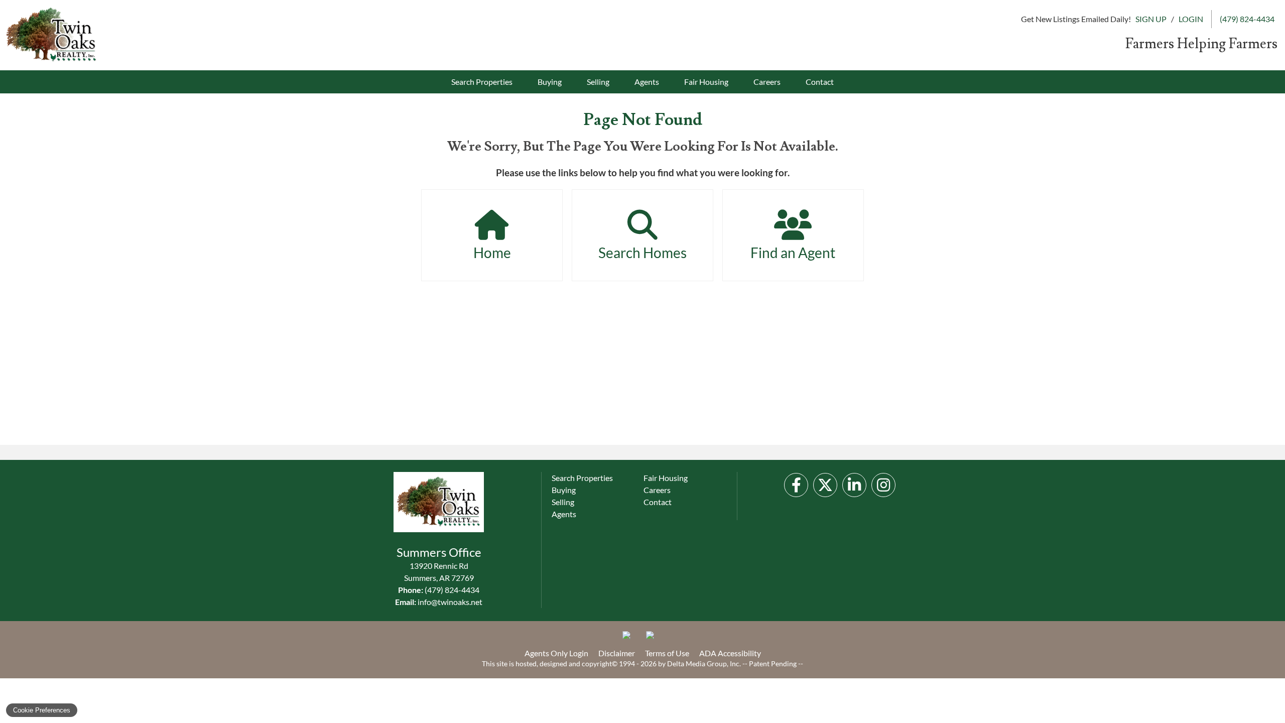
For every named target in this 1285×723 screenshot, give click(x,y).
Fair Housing (706, 81)
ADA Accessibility (730, 653)
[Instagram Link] (883, 485)
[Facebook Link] (796, 485)
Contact (820, 81)
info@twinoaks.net (450, 602)
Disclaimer (616, 653)
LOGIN (1191, 19)
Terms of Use (667, 653)
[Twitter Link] (825, 485)
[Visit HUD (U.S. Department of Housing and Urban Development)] (654, 639)
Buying (550, 81)
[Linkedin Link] (854, 485)
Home (492, 252)
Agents (646, 81)
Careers (767, 81)
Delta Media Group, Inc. (704, 663)
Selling (598, 81)
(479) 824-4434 (452, 589)
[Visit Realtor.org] (630, 639)
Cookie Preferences (41, 710)
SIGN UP (1151, 19)
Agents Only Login (556, 653)
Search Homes (642, 252)
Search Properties (481, 81)
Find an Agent (792, 252)
